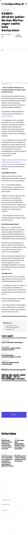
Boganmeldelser (5, 340)
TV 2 (5, 185)
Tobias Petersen (19, 35)
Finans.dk (9, 227)
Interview (4, 438)
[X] (10, 45)
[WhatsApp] (17, 45)
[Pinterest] (13, 45)
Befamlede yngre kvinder (12, 327)
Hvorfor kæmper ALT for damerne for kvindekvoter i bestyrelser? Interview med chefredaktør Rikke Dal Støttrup (7, 461)
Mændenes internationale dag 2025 (13, 370)
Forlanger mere (10, 329)
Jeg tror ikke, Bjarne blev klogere (12, 342)
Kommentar (4, 353)
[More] (21, 45)
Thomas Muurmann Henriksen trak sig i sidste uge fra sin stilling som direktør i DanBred (14, 162)
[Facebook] (6, 45)
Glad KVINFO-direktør (11, 325)
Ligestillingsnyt (6, 10)
